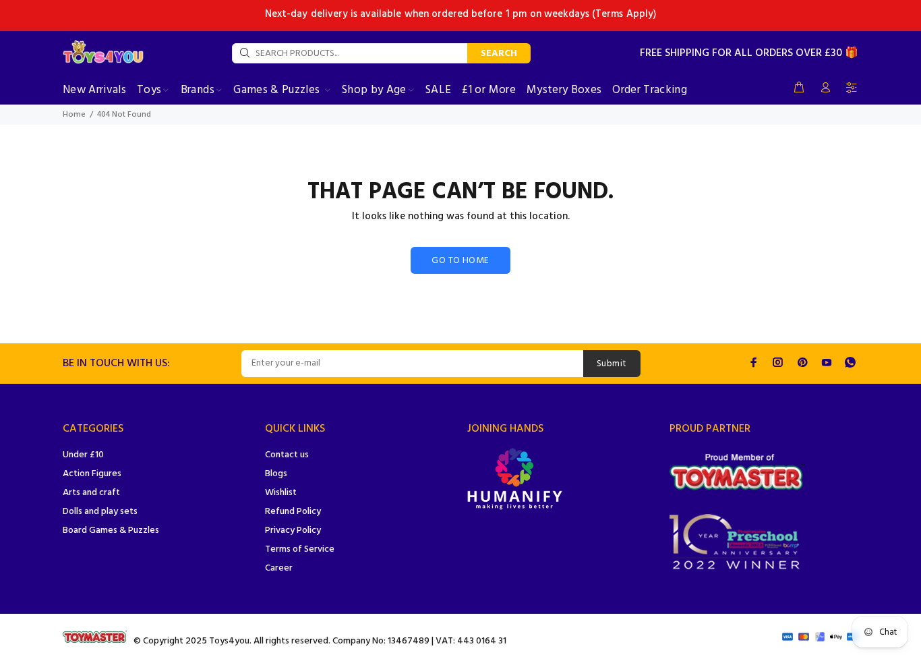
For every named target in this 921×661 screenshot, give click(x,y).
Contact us (287, 455)
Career (279, 568)
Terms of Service (299, 549)
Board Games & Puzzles (111, 530)
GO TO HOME (460, 260)
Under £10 (83, 455)
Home (74, 114)
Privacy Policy (293, 530)
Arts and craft (91, 492)
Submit (612, 364)
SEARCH (499, 53)
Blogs (276, 474)
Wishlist (281, 492)
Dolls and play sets (100, 511)
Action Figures (92, 474)
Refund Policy (293, 511)
